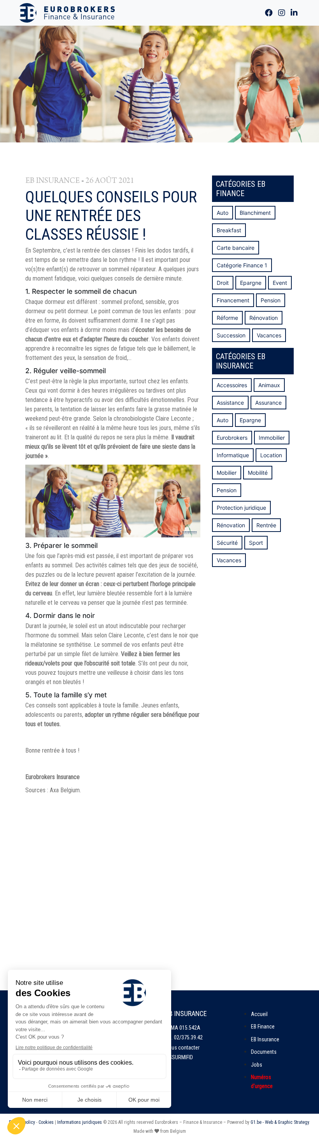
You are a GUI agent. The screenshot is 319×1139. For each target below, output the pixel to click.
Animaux (269, 385)
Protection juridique (241, 507)
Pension (270, 300)
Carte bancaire (235, 247)
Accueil (259, 1014)
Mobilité (258, 472)
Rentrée (266, 525)
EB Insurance (265, 1039)
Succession (231, 335)
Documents (264, 1052)
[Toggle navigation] (196, 13)
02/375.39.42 (188, 1037)
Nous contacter (182, 1047)
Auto (222, 212)
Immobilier (272, 437)
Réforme (227, 317)
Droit (223, 282)
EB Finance (263, 1026)
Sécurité (227, 542)
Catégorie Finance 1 (242, 265)
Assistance (230, 402)
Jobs (256, 1065)
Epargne (250, 282)
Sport (256, 542)
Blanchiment (255, 212)
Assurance (268, 402)
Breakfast (229, 230)
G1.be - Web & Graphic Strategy (280, 1122)
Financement (233, 300)
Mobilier (227, 472)
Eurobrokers (232, 437)
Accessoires (232, 385)
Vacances (269, 335)
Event (280, 282)
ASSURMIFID (179, 1057)
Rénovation (263, 317)
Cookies (46, 1122)
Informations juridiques (79, 1122)
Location (271, 455)
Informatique (233, 455)
